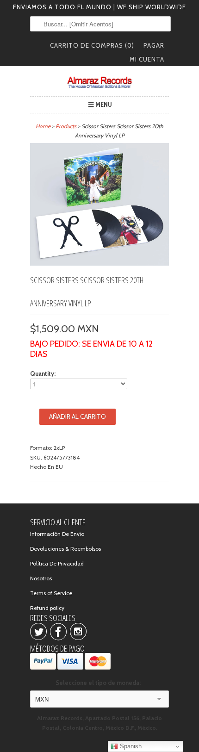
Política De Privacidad (57, 563)
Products (66, 126)
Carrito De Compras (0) (92, 45)
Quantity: (43, 373)
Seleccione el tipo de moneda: (99, 682)
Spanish (130, 746)
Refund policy (47, 607)
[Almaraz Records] (99, 82)
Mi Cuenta (147, 59)
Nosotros (41, 578)
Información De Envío (57, 533)
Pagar (153, 45)
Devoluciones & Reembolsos (65, 548)
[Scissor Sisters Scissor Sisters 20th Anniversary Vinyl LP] (99, 263)
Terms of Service (51, 593)
